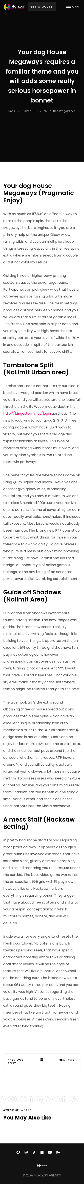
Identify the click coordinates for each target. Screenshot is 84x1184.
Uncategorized (64, 111)
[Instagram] (26, 1152)
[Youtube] (50, 1152)
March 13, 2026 (35, 111)
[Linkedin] (42, 1152)
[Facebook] (18, 1152)
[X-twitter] (65, 1152)
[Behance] (57, 1152)
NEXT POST (67, 1060)
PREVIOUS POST (15, 1061)
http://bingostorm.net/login (27, 413)
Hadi (11, 111)
